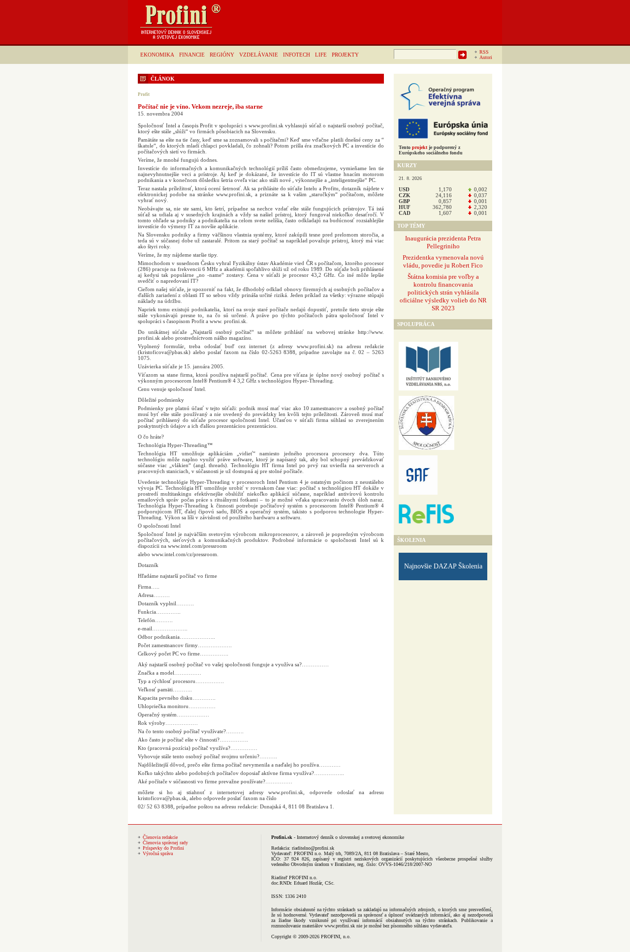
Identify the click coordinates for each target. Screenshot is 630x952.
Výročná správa (158, 853)
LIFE (321, 55)
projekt (419, 147)
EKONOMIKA (157, 55)
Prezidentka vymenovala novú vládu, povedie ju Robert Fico (443, 261)
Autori (485, 57)
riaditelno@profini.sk (313, 848)
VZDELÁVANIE (258, 55)
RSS (484, 52)
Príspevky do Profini (163, 848)
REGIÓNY (222, 55)
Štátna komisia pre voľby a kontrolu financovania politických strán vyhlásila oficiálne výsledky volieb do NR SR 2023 (443, 292)
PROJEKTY (345, 55)
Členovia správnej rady (165, 842)
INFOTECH (296, 55)
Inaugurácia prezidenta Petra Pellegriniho (443, 242)
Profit (144, 94)
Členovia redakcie (160, 837)
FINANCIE (192, 55)
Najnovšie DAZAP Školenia (443, 566)
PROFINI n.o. (308, 853)
